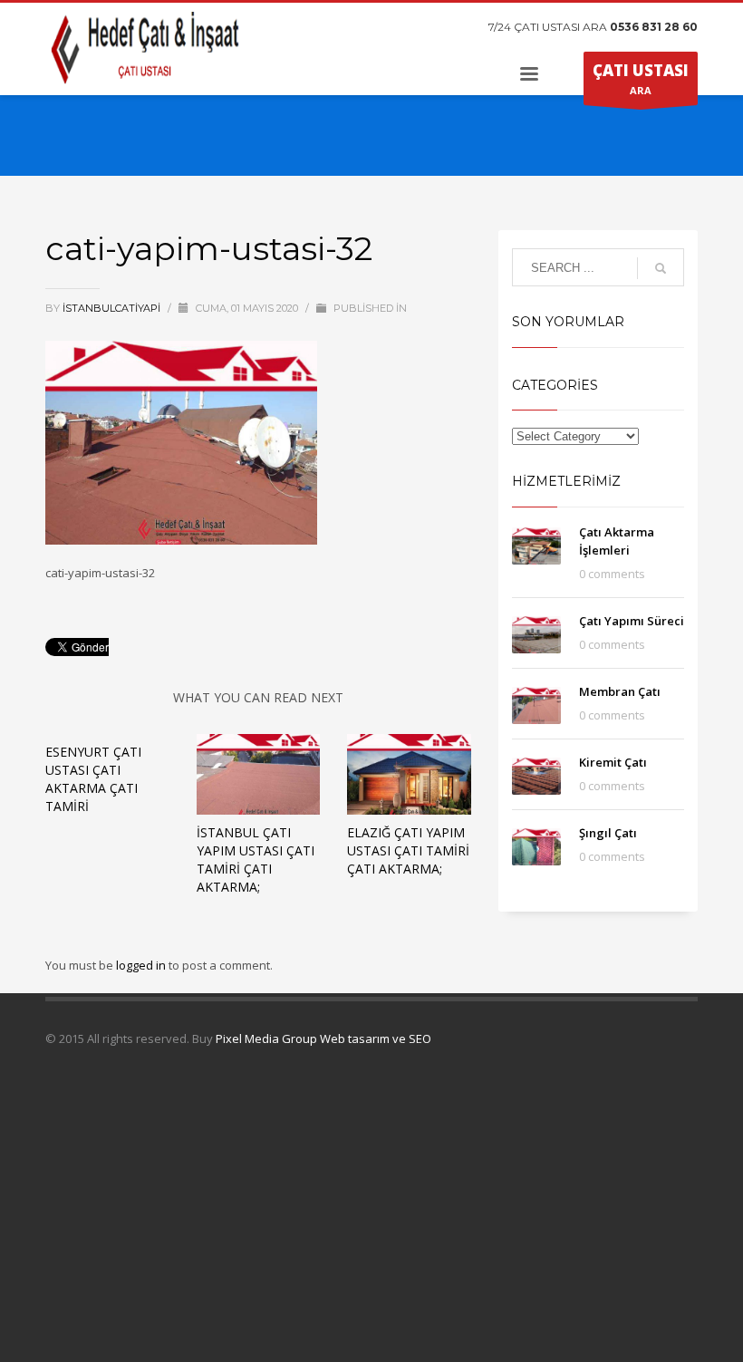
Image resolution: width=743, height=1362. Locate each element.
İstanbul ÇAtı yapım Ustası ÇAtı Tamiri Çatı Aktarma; (255, 859)
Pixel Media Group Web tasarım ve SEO (323, 1038)
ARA (641, 78)
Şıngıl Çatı (608, 833)
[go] (660, 268)
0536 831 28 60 (654, 27)
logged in (142, 965)
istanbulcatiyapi (113, 308)
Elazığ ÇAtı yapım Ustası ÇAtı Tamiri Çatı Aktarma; (408, 850)
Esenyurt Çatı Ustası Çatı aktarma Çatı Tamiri (93, 779)
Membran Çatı (620, 691)
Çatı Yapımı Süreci (631, 621)
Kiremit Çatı (613, 762)
